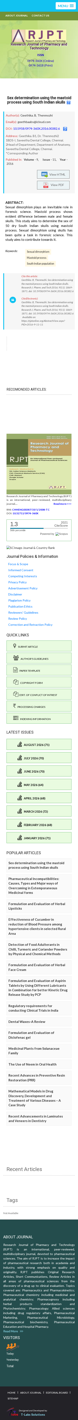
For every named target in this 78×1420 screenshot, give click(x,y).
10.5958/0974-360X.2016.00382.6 (36, 128)
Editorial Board (57, 1392)
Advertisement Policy (22, 588)
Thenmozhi (45, 115)
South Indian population (40, 263)
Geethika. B (28, 115)
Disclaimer (15, 594)
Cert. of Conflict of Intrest (37, 695)
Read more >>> (63, 503)
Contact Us (40, 15)
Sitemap (13, 1398)
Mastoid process (36, 257)
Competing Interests (22, 576)
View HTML (56, 174)
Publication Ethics (20, 606)
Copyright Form (30, 682)
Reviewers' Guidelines (23, 612)
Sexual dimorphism (38, 251)
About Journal (16, 15)
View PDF (56, 185)
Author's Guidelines (33, 658)
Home (12, 1392)
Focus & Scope (18, 564)
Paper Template (29, 670)
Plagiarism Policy (19, 600)
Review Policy (17, 618)
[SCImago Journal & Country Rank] (30, 547)
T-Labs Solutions (33, 1414)
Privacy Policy (17, 582)
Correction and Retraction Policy (30, 624)
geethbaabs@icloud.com (34, 122)
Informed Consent (20, 570)
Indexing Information (34, 719)
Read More (11, 1331)
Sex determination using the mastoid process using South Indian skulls (39, 99)
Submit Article (27, 646)
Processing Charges (30, 706)
